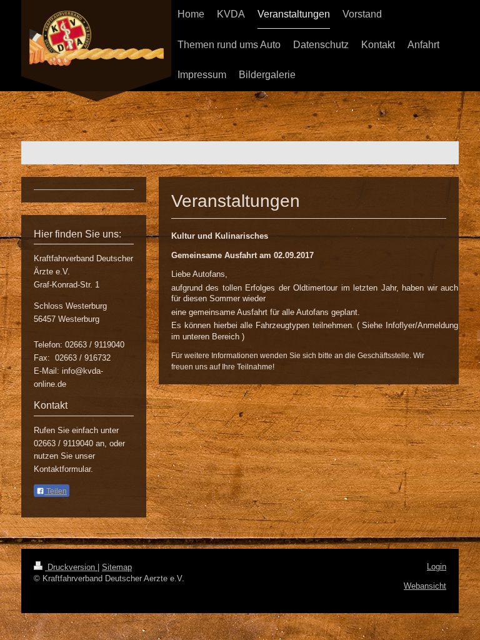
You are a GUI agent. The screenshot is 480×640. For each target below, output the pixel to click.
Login (436, 566)
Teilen (55, 491)
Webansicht (425, 586)
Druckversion (71, 567)
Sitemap (117, 567)
